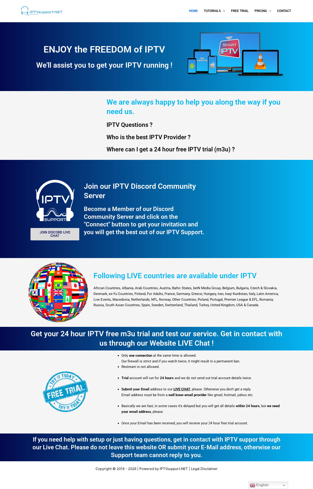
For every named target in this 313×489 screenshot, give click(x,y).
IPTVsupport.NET (174, 469)
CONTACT (284, 11)
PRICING (261, 11)
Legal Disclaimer (204, 469)
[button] (223, 11)
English (262, 485)
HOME (193, 11)
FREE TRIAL (240, 11)
